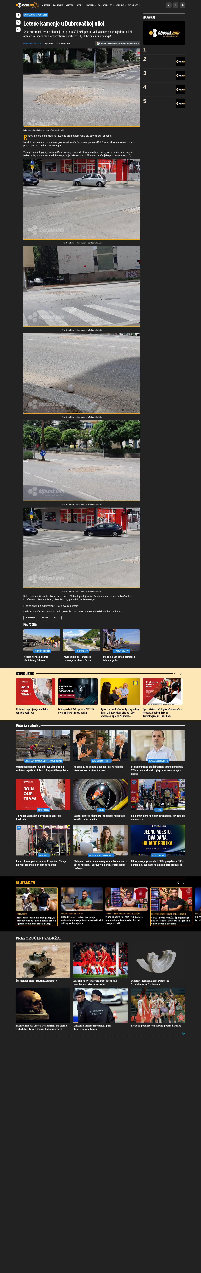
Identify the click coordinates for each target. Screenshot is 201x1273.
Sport (80, 5)
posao (39, 43)
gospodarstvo (29, 43)
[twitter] (18, 22)
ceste (57, 618)
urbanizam (30, 618)
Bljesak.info (49, 43)
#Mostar (46, 5)
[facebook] (18, 15)
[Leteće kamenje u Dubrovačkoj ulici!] (81, 199)
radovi (45, 618)
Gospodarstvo (105, 5)
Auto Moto (133, 5)
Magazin (90, 5)
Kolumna (120, 5)
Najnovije (58, 5)
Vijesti (69, 5)
